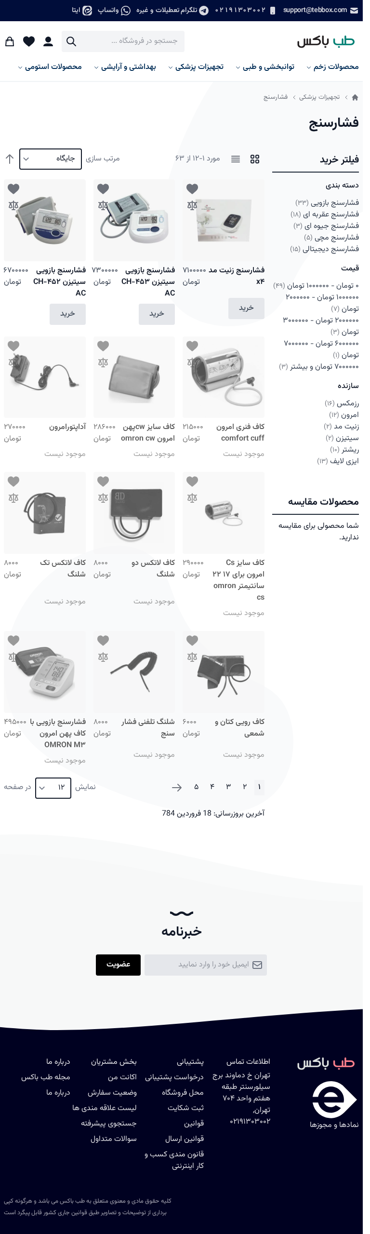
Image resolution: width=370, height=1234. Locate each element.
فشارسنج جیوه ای (326, 226)
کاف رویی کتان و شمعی (239, 728)
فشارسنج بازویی (327, 203)
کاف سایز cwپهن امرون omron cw (148, 433)
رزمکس (342, 404)
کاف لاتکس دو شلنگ (153, 569)
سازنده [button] (348, 386)
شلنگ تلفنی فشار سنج (148, 728)
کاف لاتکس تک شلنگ (63, 569)
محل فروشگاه (183, 1093)
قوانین (194, 1124)
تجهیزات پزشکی (319, 97)
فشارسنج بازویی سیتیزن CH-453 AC (148, 282)
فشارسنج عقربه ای (325, 215)
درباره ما (58, 1093)
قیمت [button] (350, 269)
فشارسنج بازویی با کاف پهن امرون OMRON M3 (58, 733)
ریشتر (344, 450)
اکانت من (122, 1078)
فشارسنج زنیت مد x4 (236, 276)
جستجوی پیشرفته (109, 1124)
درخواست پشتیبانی (174, 1078)
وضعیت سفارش (112, 1093)
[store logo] (321, 41)
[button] (315, 160)
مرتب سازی (103, 159)
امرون (344, 415)
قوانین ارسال (184, 1139)
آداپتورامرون (67, 427)
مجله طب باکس (45, 1078)
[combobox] (123, 41)
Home (355, 97)
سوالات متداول (114, 1139)
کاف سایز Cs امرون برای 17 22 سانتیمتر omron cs (238, 580)
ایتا (76, 10)
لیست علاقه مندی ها (104, 1108)
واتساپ (108, 10)
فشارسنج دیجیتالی (324, 249)
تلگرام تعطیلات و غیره (166, 10)
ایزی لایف (338, 462)
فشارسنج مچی (331, 238)
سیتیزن (342, 438)
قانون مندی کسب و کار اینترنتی (174, 1160)
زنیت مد (341, 427)
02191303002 (239, 10)
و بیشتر (319, 367)
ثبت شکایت (186, 1108)
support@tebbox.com (315, 10)
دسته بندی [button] (342, 186)
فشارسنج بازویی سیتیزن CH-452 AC (59, 282)
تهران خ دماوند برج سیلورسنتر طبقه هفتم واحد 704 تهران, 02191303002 (241, 1099)
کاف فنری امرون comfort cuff (240, 433)
